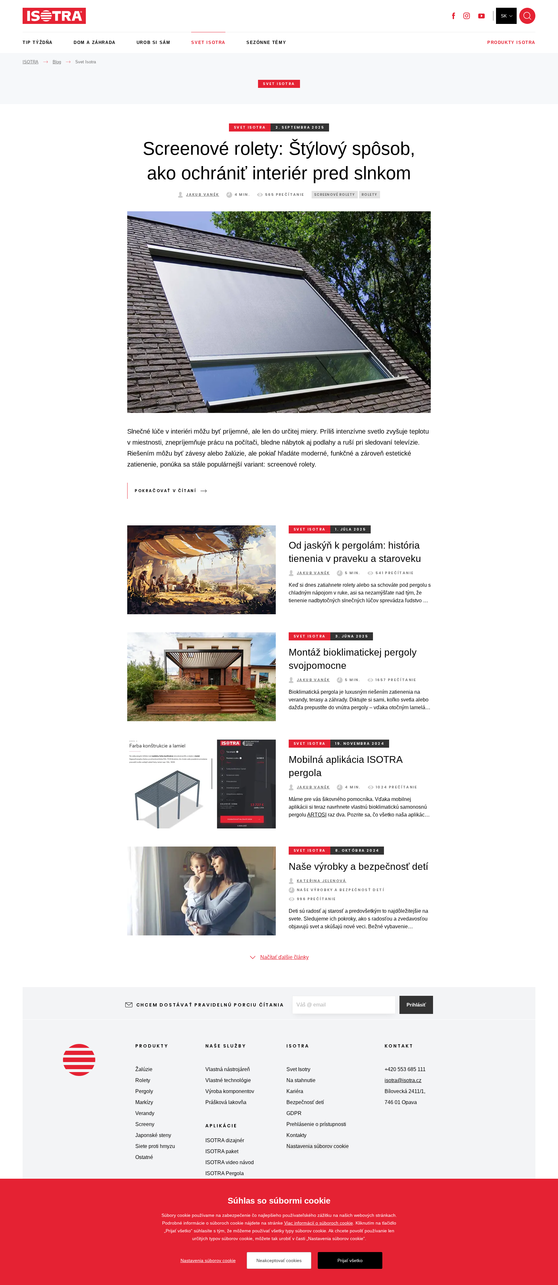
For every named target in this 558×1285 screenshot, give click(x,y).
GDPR (294, 1113)
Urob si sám (153, 42)
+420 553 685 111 (405, 1069)
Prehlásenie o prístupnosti (316, 1124)
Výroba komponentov (229, 1091)
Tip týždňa (38, 42)
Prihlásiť (416, 1004)
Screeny (144, 1124)
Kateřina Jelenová (321, 880)
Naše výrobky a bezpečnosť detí (358, 866)
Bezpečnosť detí (305, 1102)
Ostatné (144, 1157)
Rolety (369, 194)
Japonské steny (153, 1135)
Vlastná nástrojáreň (227, 1069)
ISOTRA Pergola (224, 1173)
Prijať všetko (350, 1260)
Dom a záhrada (95, 42)
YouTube (481, 16)
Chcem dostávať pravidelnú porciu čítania (210, 1005)
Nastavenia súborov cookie (317, 1146)
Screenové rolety (334, 194)
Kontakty (296, 1135)
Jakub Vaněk (202, 194)
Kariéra (294, 1091)
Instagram (466, 16)
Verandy (144, 1113)
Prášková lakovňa (225, 1102)
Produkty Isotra (511, 42)
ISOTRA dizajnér (224, 1140)
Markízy (144, 1102)
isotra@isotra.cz (403, 1080)
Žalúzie (143, 1069)
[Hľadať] (527, 16)
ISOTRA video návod (229, 1162)
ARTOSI (316, 814)
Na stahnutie (300, 1080)
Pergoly (144, 1091)
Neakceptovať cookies (279, 1260)
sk (504, 15)
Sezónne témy (266, 42)
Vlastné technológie (228, 1080)
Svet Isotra (208, 42)
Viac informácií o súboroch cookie (318, 1223)
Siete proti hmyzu (155, 1146)
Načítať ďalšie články (284, 957)
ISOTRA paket (221, 1151)
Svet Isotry (298, 1069)
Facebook (453, 16)
